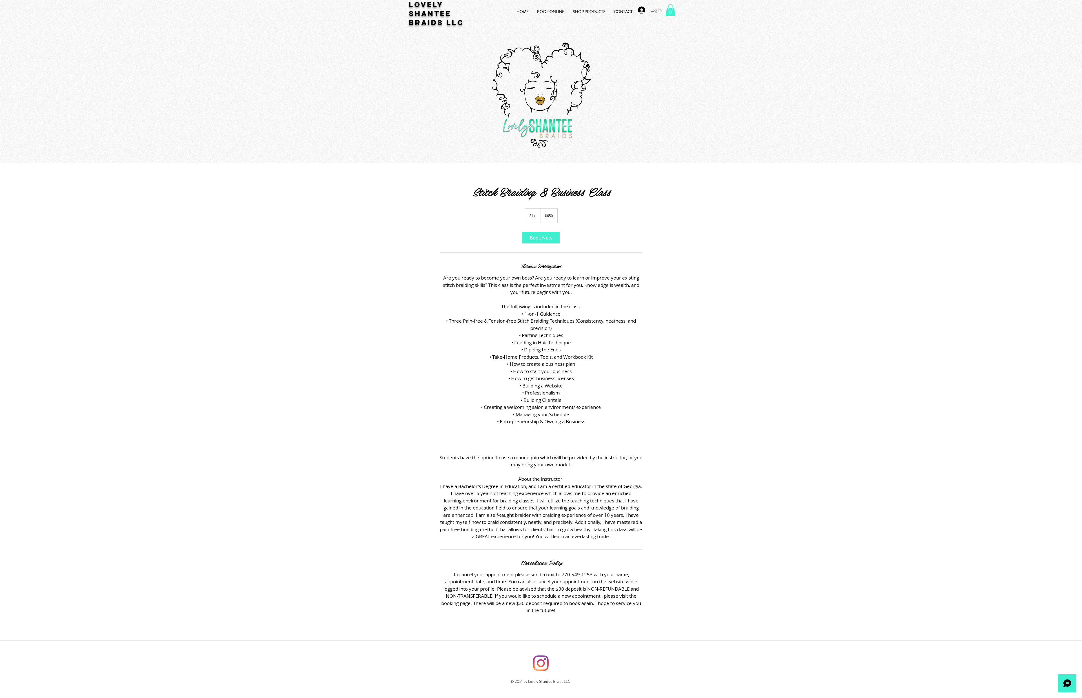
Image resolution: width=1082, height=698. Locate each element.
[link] (541, 237)
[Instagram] (541, 663)
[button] (670, 10)
